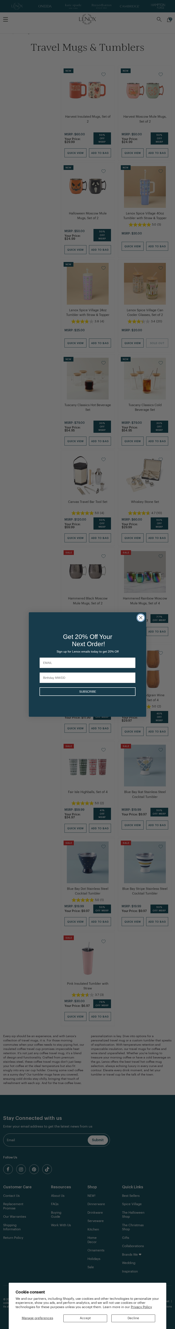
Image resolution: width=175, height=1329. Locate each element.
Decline (133, 1318)
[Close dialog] (140, 617)
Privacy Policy (141, 1307)
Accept (85, 1318)
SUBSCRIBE (87, 691)
